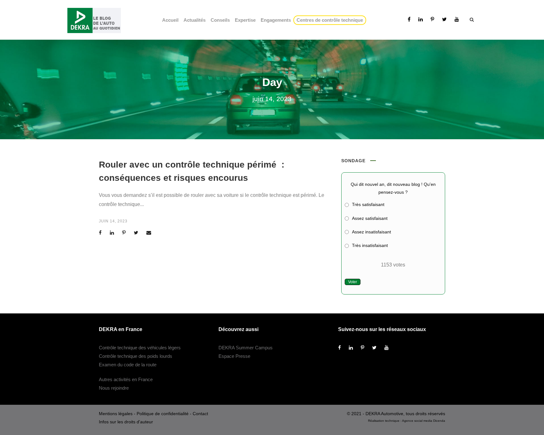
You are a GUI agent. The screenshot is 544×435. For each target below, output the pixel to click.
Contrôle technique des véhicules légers (140, 347)
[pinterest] (432, 19)
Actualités (195, 20)
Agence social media (417, 420)
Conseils (220, 20)
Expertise (245, 20)
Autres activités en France (126, 379)
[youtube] (457, 19)
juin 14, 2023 (113, 221)
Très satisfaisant (368, 204)
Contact (200, 413)
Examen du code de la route (127, 364)
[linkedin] (420, 19)
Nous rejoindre (114, 388)
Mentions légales (116, 413)
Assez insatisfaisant (371, 231)
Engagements (276, 20)
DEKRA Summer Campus (245, 347)
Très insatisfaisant (370, 245)
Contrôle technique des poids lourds (135, 356)
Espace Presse (234, 356)
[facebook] (409, 19)
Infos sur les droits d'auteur (126, 421)
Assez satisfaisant (370, 218)
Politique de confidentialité (163, 413)
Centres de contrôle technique (331, 20)
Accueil (170, 20)
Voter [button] (352, 282)
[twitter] (444, 19)
